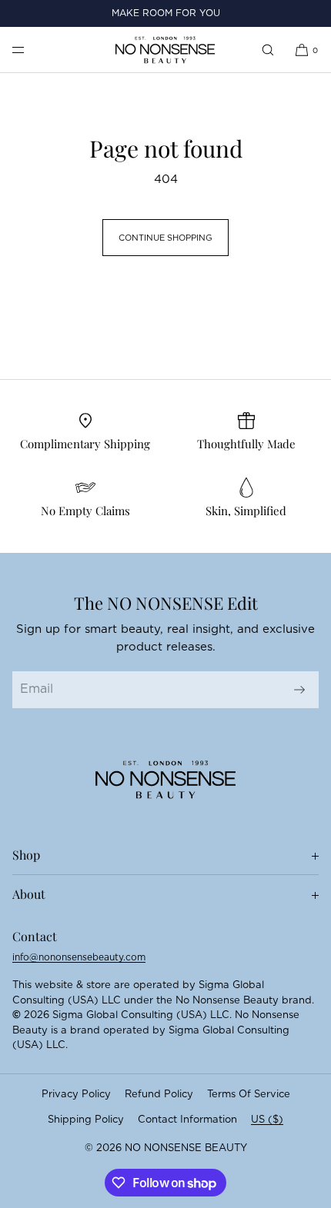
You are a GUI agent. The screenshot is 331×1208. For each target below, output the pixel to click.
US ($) (267, 1120)
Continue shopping (165, 238)
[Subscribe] (299, 689)
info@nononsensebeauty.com (78, 957)
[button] (268, 49)
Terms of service (248, 1095)
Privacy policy (76, 1095)
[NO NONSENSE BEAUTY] (165, 50)
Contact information (187, 1120)
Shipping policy (86, 1120)
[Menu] (30, 49)
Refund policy (159, 1095)
